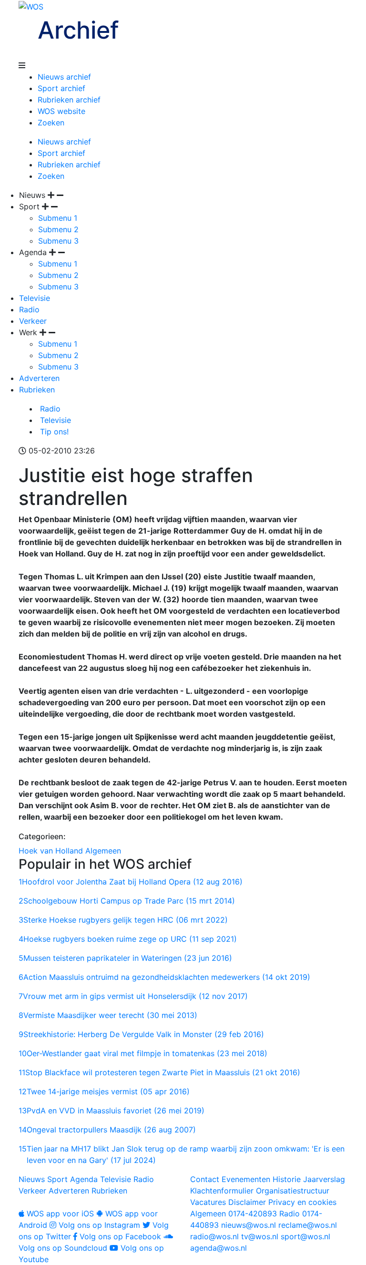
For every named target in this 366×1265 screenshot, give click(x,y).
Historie (287, 1179)
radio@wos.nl (214, 1236)
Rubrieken (37, 389)
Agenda (84, 1179)
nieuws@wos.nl (248, 1225)
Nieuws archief (64, 77)
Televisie (34, 298)
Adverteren (39, 378)
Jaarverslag (324, 1179)
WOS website (61, 111)
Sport (57, 1179)
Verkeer (33, 321)
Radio (29, 309)
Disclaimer (247, 1202)
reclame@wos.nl (307, 1225)
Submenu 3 (58, 241)
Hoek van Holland (51, 850)
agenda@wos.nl (218, 1248)
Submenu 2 (58, 229)
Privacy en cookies (302, 1202)
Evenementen (246, 1179)
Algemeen (103, 850)
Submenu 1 (57, 218)
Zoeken (51, 122)
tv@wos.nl (259, 1236)
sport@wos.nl (305, 1236)
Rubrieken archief (69, 99)
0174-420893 (233, 1213)
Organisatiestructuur (292, 1190)
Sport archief (61, 88)
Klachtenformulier (222, 1190)
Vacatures (208, 1202)
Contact (204, 1179)
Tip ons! (53, 431)
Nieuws (32, 1179)
